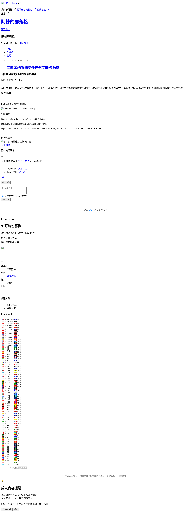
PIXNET (74, 476)
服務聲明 (122, 476)
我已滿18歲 (6, 509)
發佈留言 (6, 200)
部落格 (10, 52)
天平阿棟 (5, 145)
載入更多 (6, 182)
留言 (27, 161)
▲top (3, 177)
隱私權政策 (111, 476)
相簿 (9, 49)
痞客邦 (21, 161)
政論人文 (22, 169)
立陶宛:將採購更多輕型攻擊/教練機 (33, 67)
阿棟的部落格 (14, 21)
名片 (9, 55)
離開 (16, 509)
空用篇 (21, 172)
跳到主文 (5, 29)
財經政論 (24, 43)
